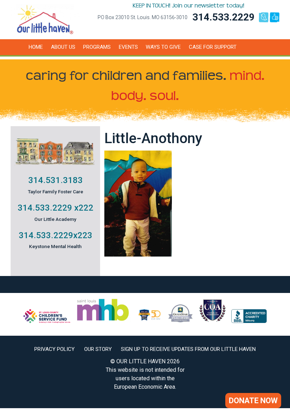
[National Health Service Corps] (149, 321)
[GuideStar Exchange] (180, 321)
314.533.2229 (223, 17)
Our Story (98, 349)
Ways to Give (163, 47)
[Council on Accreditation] (212, 321)
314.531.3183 (55, 180)
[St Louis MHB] (103, 321)
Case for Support (213, 47)
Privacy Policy (54, 349)
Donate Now (253, 400)
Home (36, 47)
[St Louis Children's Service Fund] (46, 321)
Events (128, 47)
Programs (97, 47)
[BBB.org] (249, 321)
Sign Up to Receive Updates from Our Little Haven (188, 349)
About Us (63, 47)
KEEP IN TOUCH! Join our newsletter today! (188, 5)
